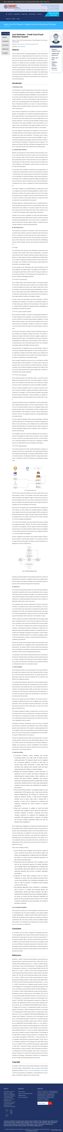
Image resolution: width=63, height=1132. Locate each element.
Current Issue (41, 1097)
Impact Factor (24, 14)
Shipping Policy (22, 1095)
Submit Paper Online (56, 1130)
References (5, 49)
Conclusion (5, 45)
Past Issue (8, 18)
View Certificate (21, 46)
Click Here (54, 70)
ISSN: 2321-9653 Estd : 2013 (53, 14)
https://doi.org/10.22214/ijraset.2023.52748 (27, 44)
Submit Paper (11, 1)
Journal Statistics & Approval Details (50, 5)
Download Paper (56, 46)
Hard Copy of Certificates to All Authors (46, 9)
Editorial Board (17, 14)
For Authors (39, 14)
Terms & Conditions (23, 1097)
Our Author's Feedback (53, 8)
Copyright (5, 53)
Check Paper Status (20, 1)
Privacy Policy (21, 1091)
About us (45, 1092)
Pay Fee (13, 18)
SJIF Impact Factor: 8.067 (10, 9)
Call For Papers (32, 14)
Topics (18, 18)
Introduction (5, 41)
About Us (10, 14)
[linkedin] (11, 1112)
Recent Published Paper (53, 6)
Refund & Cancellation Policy (25, 1093)
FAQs (41, 1)
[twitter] (11, 1110)
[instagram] (6, 1115)
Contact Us (46, 1)
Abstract (4, 37)
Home (5, 1)
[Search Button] (50, 1103)
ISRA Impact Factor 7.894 (26, 9)
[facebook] (6, 1110)
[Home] (6, 14)
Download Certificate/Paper (32, 1)
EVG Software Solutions (32, 1130)
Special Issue (50, 1097)
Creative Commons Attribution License (34, 1070)
